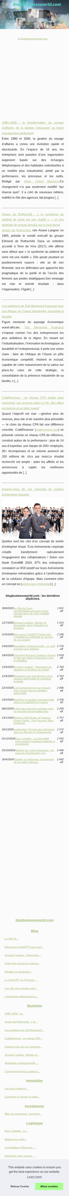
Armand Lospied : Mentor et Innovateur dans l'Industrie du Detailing (31, 625)
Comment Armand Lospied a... (22, 1071)
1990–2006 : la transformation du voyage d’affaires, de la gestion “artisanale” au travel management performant (33, 128)
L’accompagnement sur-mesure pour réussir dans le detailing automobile (32, 690)
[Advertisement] (34, 78)
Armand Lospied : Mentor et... (22, 1054)
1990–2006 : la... (14, 1013)
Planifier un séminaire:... (19, 971)
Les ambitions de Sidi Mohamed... (24, 1030)
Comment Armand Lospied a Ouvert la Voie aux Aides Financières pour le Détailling (35, 658)
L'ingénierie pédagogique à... (21, 996)
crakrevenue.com (47, 429)
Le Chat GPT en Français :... (21, 979)
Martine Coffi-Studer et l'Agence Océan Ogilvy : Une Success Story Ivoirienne (34, 720)
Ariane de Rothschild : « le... (21, 1021)
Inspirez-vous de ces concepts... (23, 1046)
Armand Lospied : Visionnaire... (23, 955)
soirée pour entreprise (36, 584)
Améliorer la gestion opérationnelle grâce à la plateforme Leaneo (34, 701)
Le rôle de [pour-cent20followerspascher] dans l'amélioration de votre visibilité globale (31, 612)
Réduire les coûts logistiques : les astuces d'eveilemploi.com (34, 751)
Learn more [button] (34, 1176)
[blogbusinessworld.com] (34, 14)
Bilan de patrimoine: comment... (23, 1113)
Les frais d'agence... (16, 1088)
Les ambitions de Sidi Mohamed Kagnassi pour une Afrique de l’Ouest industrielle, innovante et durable (33, 311)
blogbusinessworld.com (34, 38)
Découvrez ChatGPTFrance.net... (24, 946)
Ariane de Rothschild (16, 230)
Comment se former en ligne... (22, 1096)
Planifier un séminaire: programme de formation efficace (34, 760)
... (56, 197)
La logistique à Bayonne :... (20, 1147)
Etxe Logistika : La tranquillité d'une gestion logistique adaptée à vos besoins (35, 741)
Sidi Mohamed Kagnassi (44, 327)
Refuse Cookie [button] (20, 1186)
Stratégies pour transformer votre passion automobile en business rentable (33, 679)
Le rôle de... (12, 938)
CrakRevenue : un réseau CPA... (24, 1038)
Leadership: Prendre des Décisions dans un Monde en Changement (34, 730)
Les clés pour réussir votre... (21, 988)
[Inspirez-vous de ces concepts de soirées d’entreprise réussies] (33, 518)
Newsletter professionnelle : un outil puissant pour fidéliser (34, 647)
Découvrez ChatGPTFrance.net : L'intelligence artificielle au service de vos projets (33, 637)
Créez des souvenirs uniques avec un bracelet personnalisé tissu (34, 710)
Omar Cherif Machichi (41, 181)
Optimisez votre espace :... (20, 1155)
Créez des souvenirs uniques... (23, 963)
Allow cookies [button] (49, 1186)
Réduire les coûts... (16, 1139)
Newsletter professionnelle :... (22, 1063)
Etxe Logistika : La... (16, 1130)
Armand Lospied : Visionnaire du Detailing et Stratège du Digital (33, 668)
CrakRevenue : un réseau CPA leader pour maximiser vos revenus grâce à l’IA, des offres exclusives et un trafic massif (33, 403)
